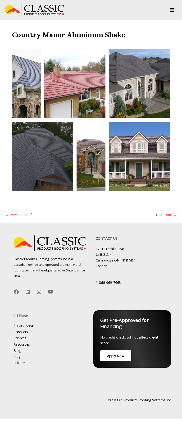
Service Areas (24, 325)
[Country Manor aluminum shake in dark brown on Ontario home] (91, 156)
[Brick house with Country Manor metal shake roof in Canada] (26, 83)
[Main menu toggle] (172, 10)
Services (20, 337)
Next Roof (166, 214)
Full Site (20, 362)
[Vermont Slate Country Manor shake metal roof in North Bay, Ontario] (42, 156)
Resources (22, 344)
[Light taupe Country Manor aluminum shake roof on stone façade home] (139, 83)
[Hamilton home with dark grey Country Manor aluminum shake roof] (139, 156)
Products (21, 331)
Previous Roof (18, 214)
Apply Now (115, 355)
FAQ (17, 356)
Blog (17, 350)
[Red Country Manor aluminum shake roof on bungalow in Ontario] (74, 83)
